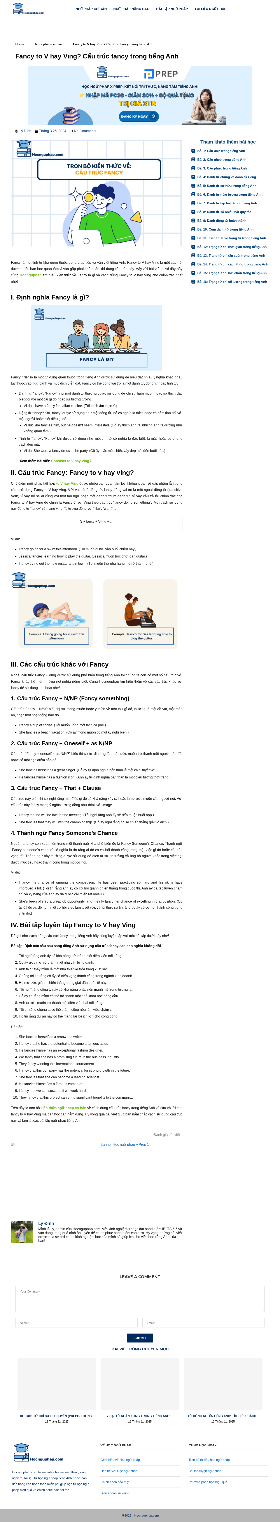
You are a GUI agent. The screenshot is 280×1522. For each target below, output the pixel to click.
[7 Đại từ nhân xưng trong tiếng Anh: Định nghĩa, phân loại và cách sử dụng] (140, 1384)
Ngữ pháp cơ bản (91, 9)
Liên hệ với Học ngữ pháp (118, 1471)
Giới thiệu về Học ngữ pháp (120, 1460)
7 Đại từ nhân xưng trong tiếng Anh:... (140, 1416)
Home (19, 44)
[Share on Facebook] (58, 1263)
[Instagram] (250, 9)
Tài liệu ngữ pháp (210, 9)
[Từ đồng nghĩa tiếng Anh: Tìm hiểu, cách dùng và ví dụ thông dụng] (223, 1384)
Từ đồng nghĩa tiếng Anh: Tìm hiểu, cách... (223, 1416)
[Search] (266, 9)
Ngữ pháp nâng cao (131, 9)
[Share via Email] (89, 1263)
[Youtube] (259, 9)
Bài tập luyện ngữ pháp (205, 1471)
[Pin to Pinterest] (79, 1263)
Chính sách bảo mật (114, 1482)
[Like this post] (47, 1263)
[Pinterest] (254, 9)
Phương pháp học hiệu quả (208, 1482)
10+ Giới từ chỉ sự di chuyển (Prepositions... (56, 1416)
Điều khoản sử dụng (114, 1493)
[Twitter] (245, 9)
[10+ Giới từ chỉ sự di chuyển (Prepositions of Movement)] (57, 1384)
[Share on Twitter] (68, 1263)
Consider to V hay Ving (70, 461)
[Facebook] (241, 9)
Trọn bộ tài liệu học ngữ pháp (209, 1460)
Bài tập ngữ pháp (172, 9)
